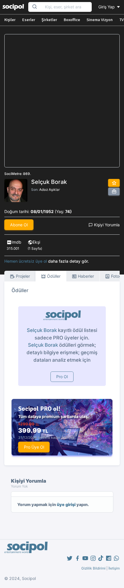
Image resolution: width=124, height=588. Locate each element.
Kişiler (10, 19)
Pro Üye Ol (34, 447)
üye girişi (66, 504)
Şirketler (49, 19)
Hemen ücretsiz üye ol (25, 261)
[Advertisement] (62, 101)
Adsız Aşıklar (49, 189)
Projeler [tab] (22, 276)
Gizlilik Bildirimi (93, 568)
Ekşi (36, 242)
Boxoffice (72, 19)
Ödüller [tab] (53, 276)
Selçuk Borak (42, 330)
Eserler (28, 19)
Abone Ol (19, 224)
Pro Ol (62, 376)
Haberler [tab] (85, 276)
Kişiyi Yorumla (106, 224)
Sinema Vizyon (100, 19)
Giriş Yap (107, 6)
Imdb (16, 242)
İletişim (114, 568)
